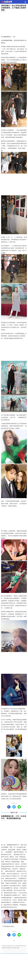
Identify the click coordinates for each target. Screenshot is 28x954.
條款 (13, 947)
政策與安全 (9, 947)
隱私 (16, 947)
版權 (18, 947)
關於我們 (4, 947)
